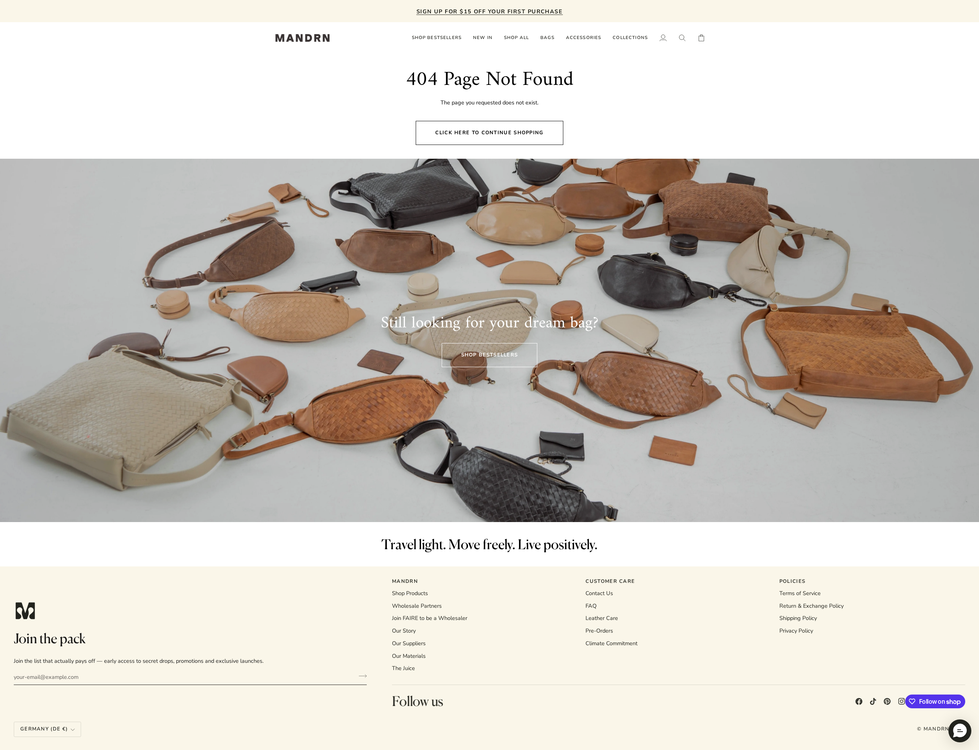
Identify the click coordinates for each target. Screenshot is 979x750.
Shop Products (410, 593)
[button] (516, 38)
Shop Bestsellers (489, 354)
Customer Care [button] (610, 581)
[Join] (360, 676)
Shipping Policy (798, 618)
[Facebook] (858, 701)
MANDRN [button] (405, 581)
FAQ (591, 606)
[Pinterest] (887, 701)
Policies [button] (792, 581)
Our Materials (409, 656)
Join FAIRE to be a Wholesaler (429, 618)
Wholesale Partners (417, 606)
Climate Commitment (611, 643)
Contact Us (599, 593)
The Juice (403, 668)
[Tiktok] (873, 701)
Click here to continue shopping (489, 132)
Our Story (404, 630)
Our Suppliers (409, 643)
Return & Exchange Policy (811, 606)
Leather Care (601, 618)
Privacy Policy (796, 630)
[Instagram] (901, 701)
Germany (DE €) (44, 729)
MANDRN (937, 729)
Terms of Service (800, 593)
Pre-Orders (599, 630)
